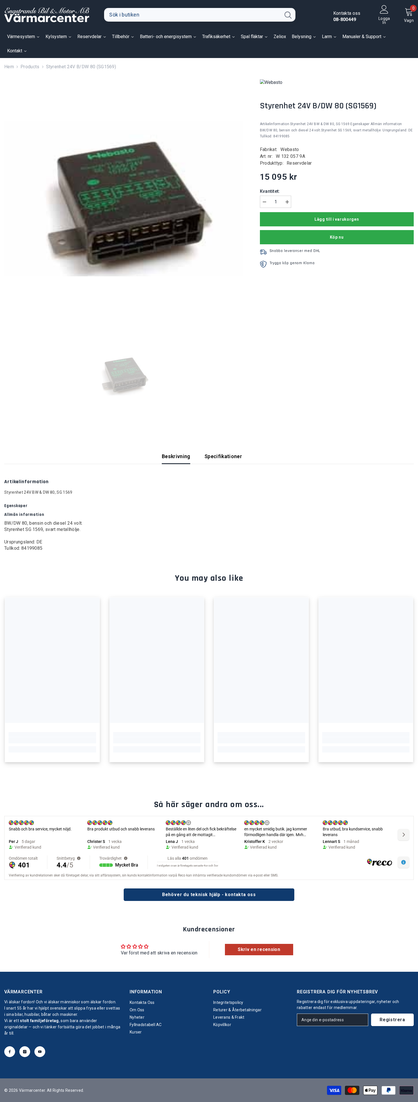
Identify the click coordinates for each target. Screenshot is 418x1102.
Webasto (289, 149)
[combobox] (192, 15)
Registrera (392, 1019)
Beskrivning (176, 456)
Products (30, 66)
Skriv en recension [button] (259, 949)
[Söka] (199, 15)
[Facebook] (9, 1051)
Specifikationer (223, 456)
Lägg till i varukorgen (336, 219)
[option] (123, 198)
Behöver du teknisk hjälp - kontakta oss (209, 894)
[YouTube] (39, 1051)
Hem (9, 66)
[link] (52, 740)
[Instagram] (24, 1051)
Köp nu (337, 237)
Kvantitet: (270, 191)
